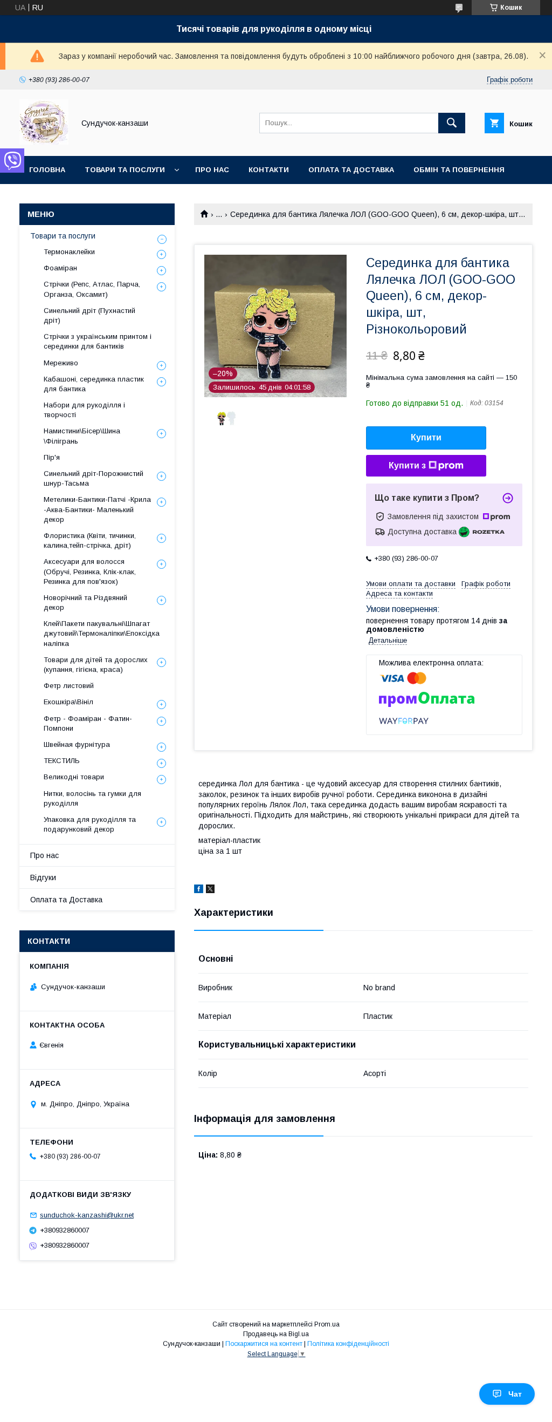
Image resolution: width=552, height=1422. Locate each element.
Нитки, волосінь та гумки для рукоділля (92, 798)
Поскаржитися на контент (263, 1344)
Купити (426, 437)
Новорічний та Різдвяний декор (85, 602)
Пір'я (52, 457)
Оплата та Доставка (351, 170)
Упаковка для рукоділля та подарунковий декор (90, 824)
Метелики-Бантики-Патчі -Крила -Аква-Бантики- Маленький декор (97, 509)
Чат (515, 1394)
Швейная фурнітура (77, 744)
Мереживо (61, 363)
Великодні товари (74, 777)
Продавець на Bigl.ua (276, 1334)
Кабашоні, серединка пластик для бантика (94, 384)
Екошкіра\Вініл (68, 702)
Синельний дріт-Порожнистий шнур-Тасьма (93, 478)
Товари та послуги (125, 170)
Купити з (407, 465)
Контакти (269, 170)
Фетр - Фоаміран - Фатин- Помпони (88, 723)
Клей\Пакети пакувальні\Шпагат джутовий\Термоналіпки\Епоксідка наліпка (102, 633)
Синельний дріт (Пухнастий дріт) (89, 315)
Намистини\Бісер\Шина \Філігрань (82, 436)
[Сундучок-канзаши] (43, 142)
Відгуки (43, 877)
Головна (47, 170)
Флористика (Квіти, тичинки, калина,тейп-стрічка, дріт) (90, 540)
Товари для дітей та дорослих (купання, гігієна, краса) (96, 664)
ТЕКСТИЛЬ (62, 761)
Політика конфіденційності (348, 1344)
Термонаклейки (69, 252)
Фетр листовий (69, 686)
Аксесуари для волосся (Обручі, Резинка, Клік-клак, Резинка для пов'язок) (90, 571)
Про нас (212, 170)
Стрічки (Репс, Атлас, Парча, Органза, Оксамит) (92, 289)
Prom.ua (327, 1324)
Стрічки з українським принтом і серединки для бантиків (97, 341)
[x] (210, 890)
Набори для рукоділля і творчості (84, 410)
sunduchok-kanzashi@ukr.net (87, 1215)
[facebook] (198, 890)
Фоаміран (60, 268)
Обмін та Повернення (459, 170)
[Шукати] (451, 123)
